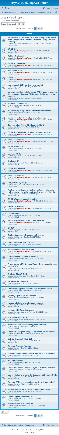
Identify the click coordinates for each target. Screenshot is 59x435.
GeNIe (16, 59)
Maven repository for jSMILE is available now (27, 118)
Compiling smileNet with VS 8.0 (21, 397)
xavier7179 (20, 184)
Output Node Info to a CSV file (20, 242)
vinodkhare (20, 341)
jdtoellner (19, 237)
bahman (19, 112)
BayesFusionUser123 (23, 43)
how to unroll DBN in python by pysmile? (25, 85)
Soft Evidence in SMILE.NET (20, 339)
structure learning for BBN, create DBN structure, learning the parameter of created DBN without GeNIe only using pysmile (32, 94)
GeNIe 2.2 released (16, 206)
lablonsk (19, 148)
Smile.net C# (13, 161)
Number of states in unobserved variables (25, 303)
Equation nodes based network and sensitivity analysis (31, 353)
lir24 (17, 326)
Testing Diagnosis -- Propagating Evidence (26, 235)
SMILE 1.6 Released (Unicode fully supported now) (29, 132)
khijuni (18, 362)
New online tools (15, 71)
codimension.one (22, 312)
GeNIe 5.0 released (16, 56)
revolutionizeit (21, 276)
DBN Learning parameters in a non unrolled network (30, 289)
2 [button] (38, 28)
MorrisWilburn (21, 297)
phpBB (22, 430)
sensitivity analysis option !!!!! (20, 404)
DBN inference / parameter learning (23, 257)
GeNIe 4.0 (12, 78)
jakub (18, 355)
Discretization (13, 214)
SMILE (16, 45)
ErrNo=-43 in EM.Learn (17, 103)
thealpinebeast (21, 405)
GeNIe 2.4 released (16, 175)
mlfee (18, 194)
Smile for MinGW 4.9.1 (17, 274)
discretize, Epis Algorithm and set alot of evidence (29, 111)
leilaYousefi (20, 163)
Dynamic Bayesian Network (19, 346)
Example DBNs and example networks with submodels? (31, 382)
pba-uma (19, 105)
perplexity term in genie (18, 281)
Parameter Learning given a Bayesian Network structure (31, 368)
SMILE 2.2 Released (16, 63)
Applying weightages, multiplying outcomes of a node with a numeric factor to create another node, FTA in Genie (32, 191)
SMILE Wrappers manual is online (22, 199)
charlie (18, 127)
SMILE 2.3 (12, 49)
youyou (18, 377)
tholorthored (20, 258)
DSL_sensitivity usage (17, 183)
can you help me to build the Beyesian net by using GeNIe (32, 375)
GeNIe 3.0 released (16, 139)
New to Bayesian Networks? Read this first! (26, 221)
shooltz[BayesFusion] (24, 51)
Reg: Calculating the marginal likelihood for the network (31, 332)
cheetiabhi (19, 333)
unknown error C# (15, 147)
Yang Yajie (19, 87)
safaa (18, 283)
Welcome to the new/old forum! (21, 250)
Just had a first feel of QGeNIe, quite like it (26, 125)
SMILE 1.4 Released (16, 168)
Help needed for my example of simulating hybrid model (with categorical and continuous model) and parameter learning (32, 40)
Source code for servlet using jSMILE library (27, 325)
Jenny (18, 269)
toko (17, 348)
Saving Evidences (15, 361)
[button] (41, 28)
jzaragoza (19, 369)
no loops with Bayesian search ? (22, 310)
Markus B (19, 391)
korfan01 (19, 290)
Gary (18, 215)
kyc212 (18, 230)
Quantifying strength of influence (22, 296)
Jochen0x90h (21, 319)
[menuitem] (7, 8)
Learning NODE (14, 154)
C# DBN (11, 228)
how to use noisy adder (18, 317)
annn (18, 384)
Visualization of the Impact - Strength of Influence (29, 389)
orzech (18, 398)
